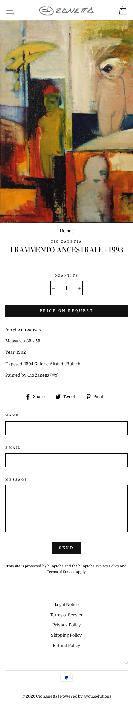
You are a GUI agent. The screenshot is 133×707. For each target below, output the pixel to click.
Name (12, 415)
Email (13, 447)
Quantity (66, 275)
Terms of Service (61, 572)
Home (65, 231)
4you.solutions (97, 696)
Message (16, 479)
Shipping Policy (66, 635)
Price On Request (66, 311)
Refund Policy (66, 646)
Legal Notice (67, 604)
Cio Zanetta (66, 241)
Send (66, 548)
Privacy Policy (107, 566)
